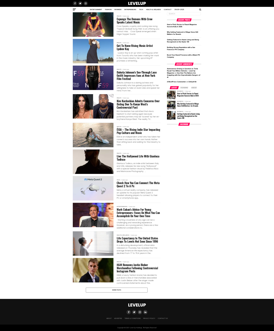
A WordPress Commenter (176, 82)
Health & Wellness (153, 9)
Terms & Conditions (132, 318)
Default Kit (192, 82)
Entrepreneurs (130, 9)
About (109, 318)
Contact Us (163, 318)
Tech (141, 9)
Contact (167, 9)
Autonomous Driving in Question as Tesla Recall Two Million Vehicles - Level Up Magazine (182, 71)
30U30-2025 (179, 9)
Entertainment (96, 9)
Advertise (118, 318)
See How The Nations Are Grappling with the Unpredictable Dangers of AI (183, 75)
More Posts (116, 290)
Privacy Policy (149, 318)
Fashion (108, 9)
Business (118, 9)
